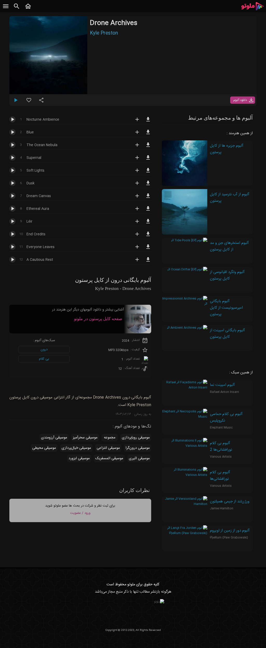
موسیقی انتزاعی (108, 448)
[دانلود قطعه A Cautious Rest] (148, 261)
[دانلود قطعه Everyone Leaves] (148, 249)
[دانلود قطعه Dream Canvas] (148, 198)
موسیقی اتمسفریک (109, 458)
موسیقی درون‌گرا (137, 448)
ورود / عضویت (80, 513)
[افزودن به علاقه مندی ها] (29, 102)
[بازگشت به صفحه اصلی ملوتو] (28, 9)
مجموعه (109, 438)
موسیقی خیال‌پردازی (76, 448)
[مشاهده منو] (5, 9)
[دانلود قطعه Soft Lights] (148, 172)
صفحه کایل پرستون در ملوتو (98, 318)
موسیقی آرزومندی (54, 438)
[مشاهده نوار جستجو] (16, 9)
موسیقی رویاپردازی (136, 438)
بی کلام (44, 359)
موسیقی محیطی (44, 448)
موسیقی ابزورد (79, 458)
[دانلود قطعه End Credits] (148, 236)
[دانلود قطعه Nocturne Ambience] (148, 121)
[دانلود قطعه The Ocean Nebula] (148, 147)
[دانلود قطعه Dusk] (148, 185)
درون (44, 349)
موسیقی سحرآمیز (85, 438)
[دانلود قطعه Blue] (148, 134)
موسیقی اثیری (139, 458)
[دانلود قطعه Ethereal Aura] (148, 210)
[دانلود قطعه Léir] (148, 223)
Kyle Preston (104, 33)
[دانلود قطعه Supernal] (148, 160)
